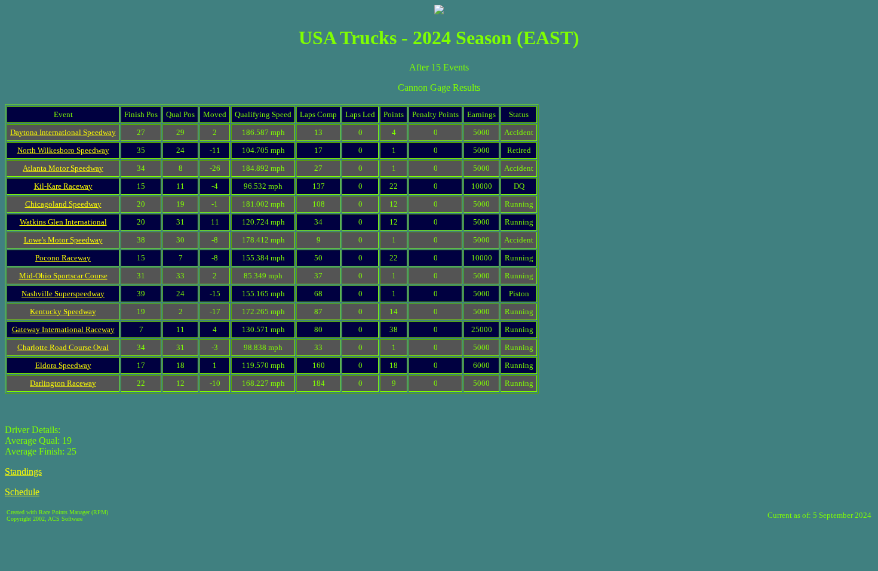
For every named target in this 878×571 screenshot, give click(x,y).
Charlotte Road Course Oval (63, 347)
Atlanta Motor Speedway (63, 168)
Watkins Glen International (63, 221)
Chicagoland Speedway (63, 203)
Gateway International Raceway (63, 329)
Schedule (22, 492)
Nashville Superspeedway (63, 293)
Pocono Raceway (63, 257)
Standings (23, 471)
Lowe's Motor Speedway (63, 239)
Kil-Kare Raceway (63, 186)
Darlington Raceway (63, 383)
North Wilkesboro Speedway (63, 150)
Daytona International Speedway (63, 132)
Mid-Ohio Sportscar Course (63, 275)
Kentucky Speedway (63, 311)
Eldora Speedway (63, 365)
